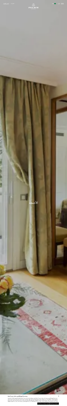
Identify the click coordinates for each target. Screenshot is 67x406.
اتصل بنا (12, 3)
